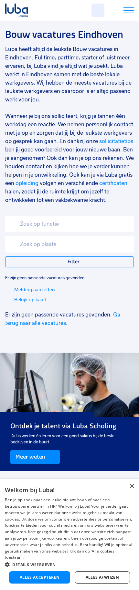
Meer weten (30, 456)
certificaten (113, 183)
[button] (69, 565)
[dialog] (69, 534)
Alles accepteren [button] (39, 577)
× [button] (131, 486)
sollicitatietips (116, 141)
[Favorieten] (97, 10)
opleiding (27, 183)
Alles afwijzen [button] (102, 577)
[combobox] (69, 224)
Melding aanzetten (34, 289)
